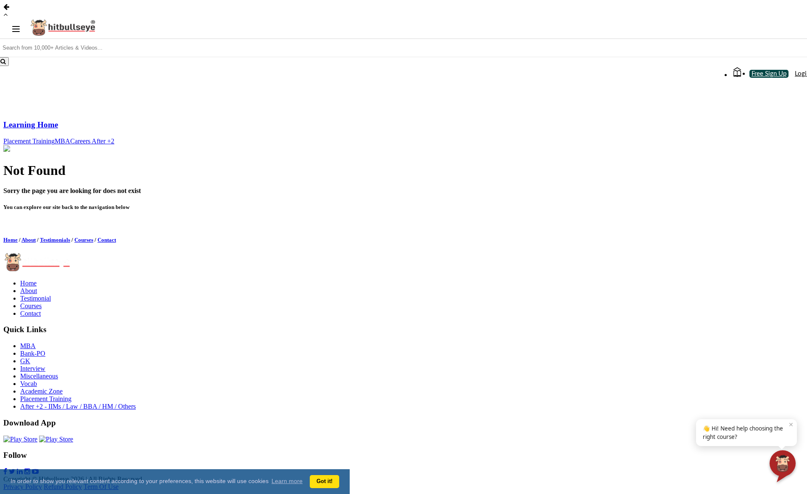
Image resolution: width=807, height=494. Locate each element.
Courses (83, 240)
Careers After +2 (92, 141)
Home (10, 240)
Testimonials (55, 240)
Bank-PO (32, 353)
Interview (32, 368)
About (28, 240)
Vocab (28, 383)
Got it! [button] (324, 481)
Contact (107, 240)
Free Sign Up (769, 74)
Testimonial (35, 298)
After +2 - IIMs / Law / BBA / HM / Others (78, 406)
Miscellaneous (39, 376)
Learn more (287, 481)
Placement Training (29, 141)
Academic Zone (41, 391)
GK (25, 361)
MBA (62, 141)
